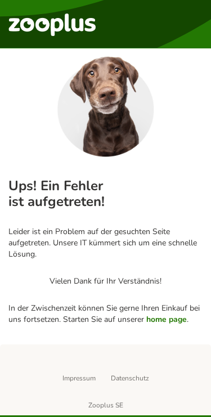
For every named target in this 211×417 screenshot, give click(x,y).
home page (166, 319)
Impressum (79, 378)
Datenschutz (130, 378)
